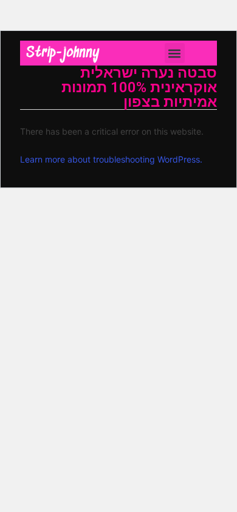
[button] (175, 53)
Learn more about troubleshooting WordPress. (111, 159)
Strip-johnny (63, 53)
